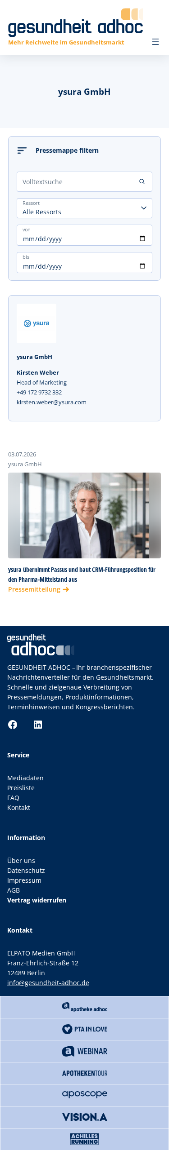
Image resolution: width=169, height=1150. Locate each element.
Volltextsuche (43, 181)
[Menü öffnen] (155, 41)
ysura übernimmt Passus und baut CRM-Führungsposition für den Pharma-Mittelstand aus (81, 574)
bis (26, 256)
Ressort (31, 202)
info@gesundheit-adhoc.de (48, 982)
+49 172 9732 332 (39, 392)
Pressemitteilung (34, 589)
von (27, 229)
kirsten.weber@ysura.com (52, 402)
